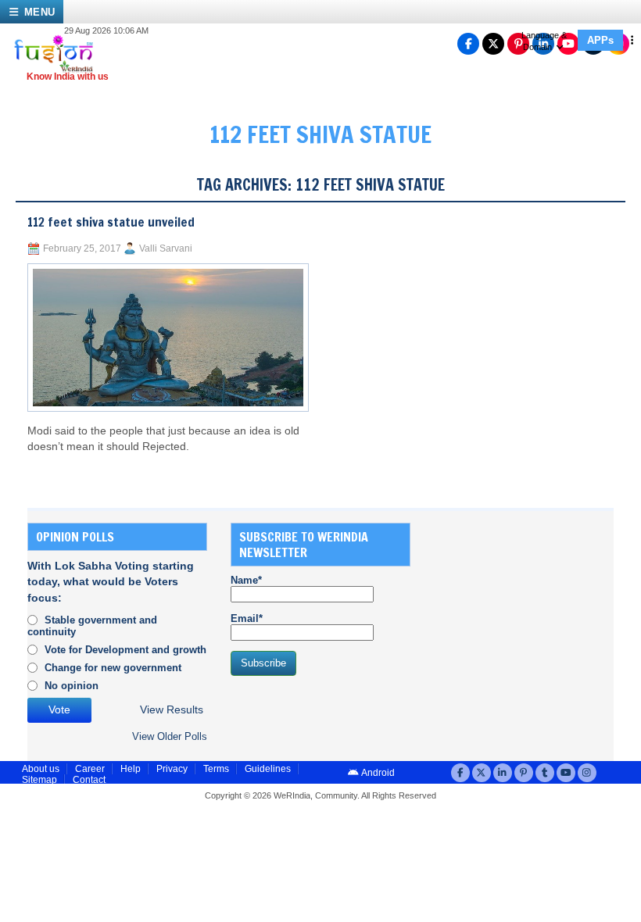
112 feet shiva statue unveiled (111, 221)
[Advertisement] (537, 620)
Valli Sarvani (165, 248)
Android (377, 772)
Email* (247, 618)
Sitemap (39, 779)
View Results (171, 710)
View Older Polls (169, 736)
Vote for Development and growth (125, 650)
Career (90, 768)
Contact (89, 779)
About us (40, 768)
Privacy (172, 768)
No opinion (71, 686)
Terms (216, 768)
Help (130, 768)
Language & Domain (544, 41)
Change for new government (113, 668)
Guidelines (268, 768)
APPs (600, 40)
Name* (246, 580)
